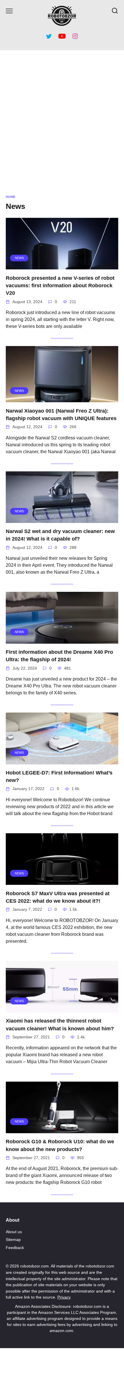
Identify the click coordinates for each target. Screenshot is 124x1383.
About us (14, 1231)
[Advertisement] (62, 121)
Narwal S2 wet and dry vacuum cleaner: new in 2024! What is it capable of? (60, 535)
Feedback (15, 1247)
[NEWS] (62, 265)
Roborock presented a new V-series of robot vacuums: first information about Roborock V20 (60, 285)
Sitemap (13, 1239)
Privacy (64, 1297)
